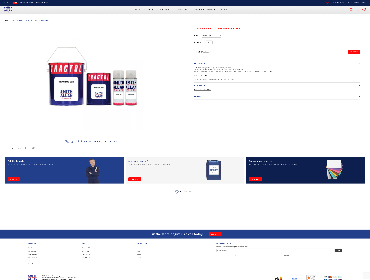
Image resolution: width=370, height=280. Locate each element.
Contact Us (31, 264)
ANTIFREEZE (169, 10)
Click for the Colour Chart (202, 90)
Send (338, 250)
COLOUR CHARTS (42, 3)
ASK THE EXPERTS (353, 3)
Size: (196, 36)
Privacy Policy (86, 254)
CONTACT (365, 3)
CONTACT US (215, 234)
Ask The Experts (32, 251)
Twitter (138, 251)
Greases (159, 6)
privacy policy (287, 255)
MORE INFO (255, 179)
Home (7, 20)
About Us (30, 248)
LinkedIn (139, 254)
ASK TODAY (14, 179)
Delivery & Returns (87, 248)
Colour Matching (32, 254)
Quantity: (197, 42)
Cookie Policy (86, 257)
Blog (29, 260)
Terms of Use (85, 251)
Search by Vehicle (32, 257)
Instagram (139, 257)
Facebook (139, 248)
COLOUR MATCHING (26, 3)
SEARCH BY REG (223, 10)
